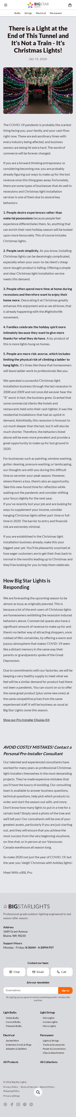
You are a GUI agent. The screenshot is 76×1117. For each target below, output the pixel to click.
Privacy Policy (10, 1086)
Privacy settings (11, 1095)
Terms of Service (28, 1086)
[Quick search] (38, 1092)
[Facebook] (12, 1104)
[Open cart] (70, 5)
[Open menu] (5, 5)
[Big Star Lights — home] (38, 5)
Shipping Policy (11, 1090)
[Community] (31, 1104)
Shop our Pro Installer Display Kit (26, 720)
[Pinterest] (25, 1104)
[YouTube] (18, 1104)
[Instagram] (5, 1104)
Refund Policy (47, 1086)
